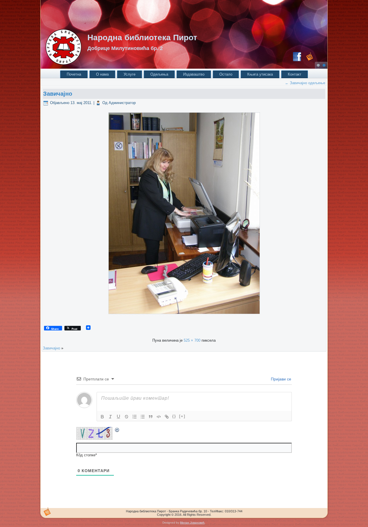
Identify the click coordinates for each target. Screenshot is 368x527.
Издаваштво (193, 74)
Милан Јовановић (192, 522)
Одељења (159, 74)
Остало (225, 74)
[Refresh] (117, 430)
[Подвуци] (118, 416)
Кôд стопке (85, 455)
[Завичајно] (184, 315)
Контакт (294, 74)
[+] (182, 416)
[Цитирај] (151, 416)
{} (174, 416)
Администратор (122, 103)
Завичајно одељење (305, 83)
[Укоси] (110, 416)
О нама (102, 74)
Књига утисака (260, 74)
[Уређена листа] (135, 416)
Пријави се (280, 379)
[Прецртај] (126, 416)
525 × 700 (192, 340)
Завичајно (57, 94)
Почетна (74, 74)
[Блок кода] (159, 416)
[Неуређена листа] (143, 416)
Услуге (129, 74)
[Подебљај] (102, 416)
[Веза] (167, 416)
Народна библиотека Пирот (142, 37)
